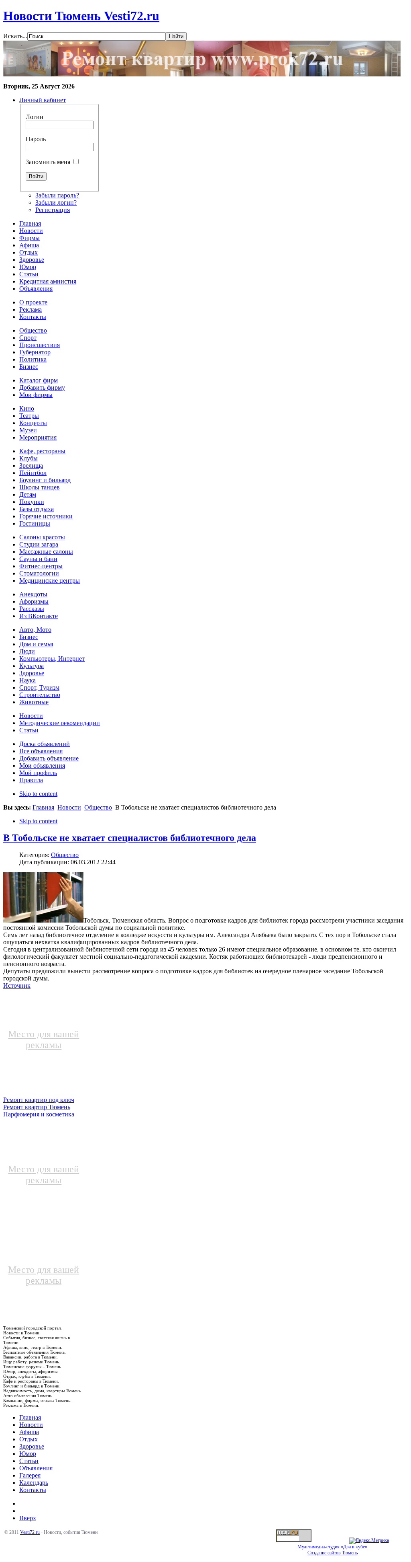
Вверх (27, 1518)
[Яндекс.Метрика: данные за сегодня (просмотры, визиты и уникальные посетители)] (369, 1540)
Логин (34, 116)
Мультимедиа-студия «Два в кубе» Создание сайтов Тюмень (332, 1550)
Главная (43, 807)
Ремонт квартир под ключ (38, 1099)
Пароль (36, 139)
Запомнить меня (48, 161)
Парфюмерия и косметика (38, 1114)
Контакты (32, 1489)
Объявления (36, 1468)
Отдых (28, 1439)
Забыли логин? (56, 202)
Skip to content (38, 793)
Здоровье (31, 1446)
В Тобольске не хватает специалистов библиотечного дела (129, 837)
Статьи (29, 1460)
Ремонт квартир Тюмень (36, 1107)
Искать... (15, 36)
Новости (69, 807)
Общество (98, 807)
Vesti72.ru (30, 1532)
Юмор (27, 1453)
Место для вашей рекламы (43, 1039)
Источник (17, 985)
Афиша (29, 1431)
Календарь (33, 1482)
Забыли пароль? (57, 195)
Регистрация (52, 209)
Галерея (30, 1475)
